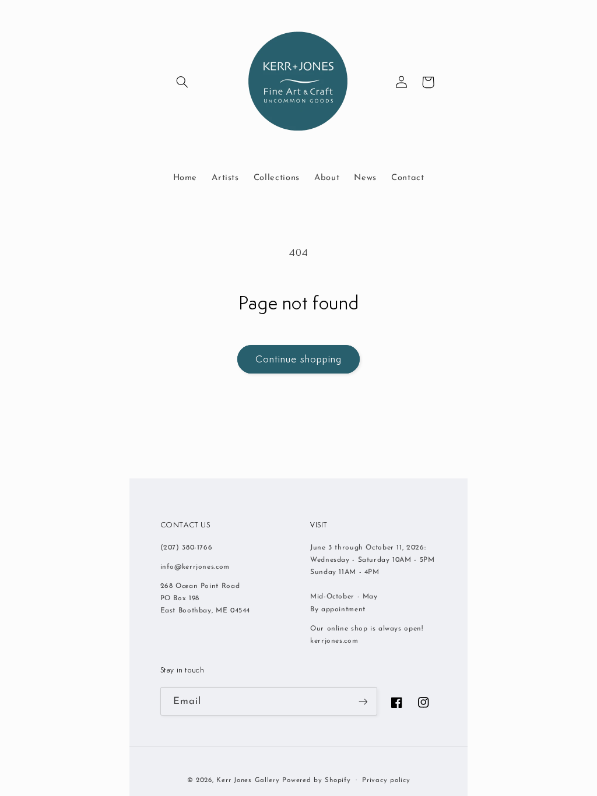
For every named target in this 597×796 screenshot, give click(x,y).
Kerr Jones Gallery (247, 780)
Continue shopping (298, 359)
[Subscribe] (362, 701)
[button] (182, 82)
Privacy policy (386, 780)
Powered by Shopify (316, 780)
